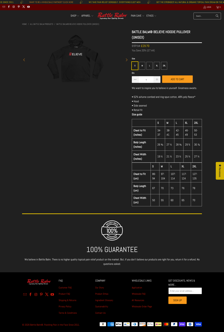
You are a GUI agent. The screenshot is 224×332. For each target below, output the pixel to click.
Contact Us (100, 312)
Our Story (99, 287)
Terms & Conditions (68, 312)
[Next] (126, 60)
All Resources (138, 300)
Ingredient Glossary (104, 300)
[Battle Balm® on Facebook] (8, 7)
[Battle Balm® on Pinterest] (18, 7)
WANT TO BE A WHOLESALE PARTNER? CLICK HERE (44, 2)
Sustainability (101, 306)
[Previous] (24, 60)
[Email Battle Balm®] (3, 7)
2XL (164, 65)
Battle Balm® (36, 324)
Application (137, 287)
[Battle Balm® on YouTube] (28, 7)
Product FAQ (64, 293)
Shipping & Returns (67, 300)
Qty (133, 73)
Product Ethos (101, 293)
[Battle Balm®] (112, 16)
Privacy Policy (65, 306)
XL (157, 65)
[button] (75, 16)
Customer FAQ (65, 287)
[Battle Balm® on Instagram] (13, 7)
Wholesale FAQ (139, 293)
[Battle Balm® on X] (23, 7)
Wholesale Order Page (142, 306)
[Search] (217, 16)
